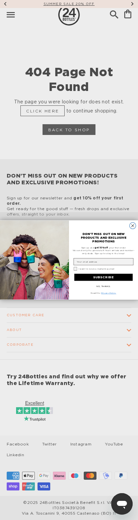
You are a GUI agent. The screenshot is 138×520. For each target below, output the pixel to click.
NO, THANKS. (103, 286)
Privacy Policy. (108, 293)
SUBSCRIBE (103, 277)
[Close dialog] (133, 226)
